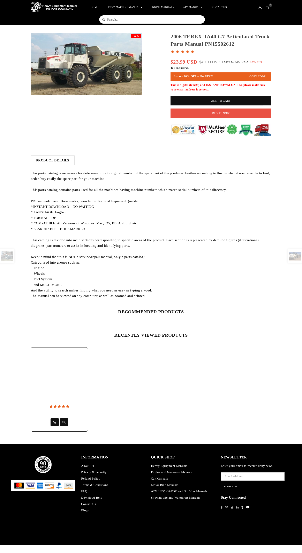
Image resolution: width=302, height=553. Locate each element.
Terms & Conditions (94, 485)
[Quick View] (64, 422)
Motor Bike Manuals (164, 485)
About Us (87, 465)
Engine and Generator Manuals (171, 472)
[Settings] (260, 7)
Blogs (85, 510)
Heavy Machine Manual (123, 7)
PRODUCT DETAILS (52, 160)
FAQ (84, 491)
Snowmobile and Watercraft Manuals (175, 497)
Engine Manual (161, 7)
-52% (136, 36)
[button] (267, 7)
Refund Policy (90, 478)
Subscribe (231, 486)
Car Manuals (159, 478)
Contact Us (219, 7)
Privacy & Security (93, 472)
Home (94, 7)
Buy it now (221, 113)
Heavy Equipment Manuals (169, 465)
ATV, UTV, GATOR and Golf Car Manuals (179, 491)
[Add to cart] (55, 422)
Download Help (91, 497)
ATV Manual (191, 7)
